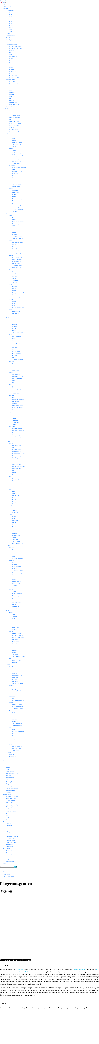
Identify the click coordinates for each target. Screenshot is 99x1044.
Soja (13, 575)
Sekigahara (15, 357)
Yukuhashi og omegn (17, 683)
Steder (8, 815)
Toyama (11, 412)
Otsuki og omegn (16, 437)
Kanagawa (12, 269)
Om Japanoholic (7, 6)
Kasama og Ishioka (17, 259)
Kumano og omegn (17, 483)
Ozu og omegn (16, 623)
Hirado (14, 715)
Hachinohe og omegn (18, 155)
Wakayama (12, 529)
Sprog (7, 817)
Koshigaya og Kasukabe (18, 292)
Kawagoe (14, 290)
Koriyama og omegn (17, 171)
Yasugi (14, 587)
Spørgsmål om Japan (11, 106)
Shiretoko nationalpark (15, 132)
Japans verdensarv (11, 763)
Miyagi (11, 188)
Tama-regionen (16, 315)
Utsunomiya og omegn (18, 307)
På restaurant (12, 71)
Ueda (13, 382)
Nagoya (14, 328)
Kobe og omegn (16, 451)
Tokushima (12, 648)
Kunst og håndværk (11, 811)
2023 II (11, 25)
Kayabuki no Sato (16, 468)
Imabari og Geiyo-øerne (18, 618)
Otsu (13, 524)
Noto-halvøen (15, 370)
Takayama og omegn (17, 359)
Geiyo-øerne (15, 552)
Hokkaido (8, 111)
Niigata (11, 384)
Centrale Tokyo (16, 311)
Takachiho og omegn (17, 708)
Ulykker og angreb (11, 842)
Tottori (11, 589)
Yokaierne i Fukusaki (17, 460)
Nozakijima (15, 721)
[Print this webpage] (11, 892)
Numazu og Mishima (17, 407)
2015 (10, 12)
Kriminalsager (10, 844)
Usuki (13, 740)
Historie (5, 821)
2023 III (11, 27)
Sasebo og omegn (17, 723)
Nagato (14, 604)
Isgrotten (19, 972)
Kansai (8, 441)
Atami (13, 397)
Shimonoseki (15, 606)
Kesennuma (15, 192)
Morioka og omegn (17, 182)
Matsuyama (15, 621)
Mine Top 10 (9, 40)
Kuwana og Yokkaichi (17, 485)
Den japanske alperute (15, 83)
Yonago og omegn (17, 593)
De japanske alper (17, 416)
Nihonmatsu (15, 173)
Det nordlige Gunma (17, 242)
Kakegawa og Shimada (18, 405)
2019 (10, 21)
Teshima (14, 646)
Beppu (14, 729)
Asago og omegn (16, 445)
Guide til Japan (7, 42)
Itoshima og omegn (17, 675)
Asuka (13, 491)
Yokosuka (14, 282)
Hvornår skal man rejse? (15, 48)
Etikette (11, 67)
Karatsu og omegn (17, 746)
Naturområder (10, 777)
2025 (10, 31)
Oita (10, 727)
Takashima (15, 527)
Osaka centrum (16, 508)
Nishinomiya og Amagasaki (19, 453)
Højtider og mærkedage (12, 804)
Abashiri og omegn (14, 113)
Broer (7, 779)
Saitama (11, 284)
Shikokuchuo (15, 627)
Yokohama (15, 280)
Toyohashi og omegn (17, 332)
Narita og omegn (16, 234)
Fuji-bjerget (12, 81)
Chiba (10, 215)
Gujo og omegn (16, 351)
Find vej (11, 63)
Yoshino (14, 504)
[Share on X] (3, 892)
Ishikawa (11, 361)
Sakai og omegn (16, 343)
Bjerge (8, 784)
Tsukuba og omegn (17, 265)
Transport (11, 60)
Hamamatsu (15, 401)
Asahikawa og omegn (14, 115)
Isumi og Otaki (16, 228)
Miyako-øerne (12, 756)
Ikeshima (14, 717)
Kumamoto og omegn (18, 700)
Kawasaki (14, 276)
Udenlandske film (10, 861)
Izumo (14, 579)
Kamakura (15, 274)
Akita (10, 136)
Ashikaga (14, 301)
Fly (10, 52)
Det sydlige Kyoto (16, 464)
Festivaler (8, 792)
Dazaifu (14, 671)
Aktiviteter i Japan (10, 79)
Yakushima (12, 96)
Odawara (14, 278)
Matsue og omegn (17, 581)
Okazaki (14, 330)
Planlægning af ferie (11, 44)
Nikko (13, 305)
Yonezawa (14, 211)
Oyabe (14, 418)
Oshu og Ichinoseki (17, 184)
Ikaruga (14, 493)
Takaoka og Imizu (16, 422)
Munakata (15, 681)
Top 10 (4, 863)
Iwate (10, 180)
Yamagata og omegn (17, 209)
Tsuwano (14, 585)
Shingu (14, 537)
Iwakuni (14, 600)
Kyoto (10, 462)
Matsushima (15, 194)
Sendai (14, 196)
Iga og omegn (16, 478)
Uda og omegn (16, 501)
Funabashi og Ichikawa (18, 221)
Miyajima (11, 94)
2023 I (10, 23)
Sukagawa (15, 178)
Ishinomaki (15, 190)
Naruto (14, 652)
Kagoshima (12, 685)
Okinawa (8, 752)
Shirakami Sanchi (16, 144)
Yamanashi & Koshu (17, 439)
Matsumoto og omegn (18, 376)
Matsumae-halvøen (14, 121)
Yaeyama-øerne (13, 759)
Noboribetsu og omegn (15, 123)
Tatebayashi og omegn (18, 251)
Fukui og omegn (16, 336)
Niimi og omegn (16, 566)
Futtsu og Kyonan (16, 224)
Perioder (8, 823)
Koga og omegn (16, 261)
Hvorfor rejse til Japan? (15, 46)
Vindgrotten (28, 972)
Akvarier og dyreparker (12, 786)
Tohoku (8, 134)
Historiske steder (10, 775)
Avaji (13, 447)
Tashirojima (15, 201)
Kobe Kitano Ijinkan (14, 104)
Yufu (13, 742)
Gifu (10, 345)
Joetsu (14, 387)
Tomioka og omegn (17, 253)
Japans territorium (11, 827)
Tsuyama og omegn (17, 573)
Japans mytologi (10, 825)
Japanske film (9, 855)
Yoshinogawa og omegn (18, 656)
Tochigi (11, 299)
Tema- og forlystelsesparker (13, 782)
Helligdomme (9, 765)
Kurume (14, 679)
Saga (10, 744)
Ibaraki (11, 255)
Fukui (10, 334)
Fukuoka (11, 667)
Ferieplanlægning (10, 35)
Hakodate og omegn (14, 117)
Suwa (13, 380)
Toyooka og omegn (17, 458)
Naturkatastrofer (10, 840)
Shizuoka (11, 395)
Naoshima (12, 92)
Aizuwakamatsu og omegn (19, 167)
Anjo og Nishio (16, 322)
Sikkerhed (11, 69)
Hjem (4, 4)
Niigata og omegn (17, 389)
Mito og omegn (16, 263)
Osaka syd (15, 512)
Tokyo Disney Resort (17, 238)
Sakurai (14, 499)
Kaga (13, 366)
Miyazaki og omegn (17, 704)
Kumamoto (12, 696)
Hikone (14, 516)
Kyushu (8, 664)
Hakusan (14, 364)
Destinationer (6, 109)
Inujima (14, 562)
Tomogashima (16, 541)
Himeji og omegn (16, 449)
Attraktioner (6, 761)
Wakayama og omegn (18, 543)
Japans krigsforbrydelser (12, 836)
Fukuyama (15, 550)
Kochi (10, 658)
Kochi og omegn (16, 660)
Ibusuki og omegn (17, 690)
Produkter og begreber (12, 796)
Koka (13, 518)
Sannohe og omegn (17, 159)
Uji (13, 474)
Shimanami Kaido (13, 88)
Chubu (8, 318)
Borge (7, 769)
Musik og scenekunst (11, 809)
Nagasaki (11, 710)
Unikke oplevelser (10, 790)
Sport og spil (9, 807)
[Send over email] (8, 892)
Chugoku (8, 545)
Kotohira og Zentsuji (17, 635)
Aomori (11, 148)
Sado (13, 391)
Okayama (11, 560)
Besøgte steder (10, 38)
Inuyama (14, 326)
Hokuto (14, 433)
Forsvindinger (9, 846)
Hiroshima (12, 547)
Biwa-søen (15, 520)
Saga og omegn (16, 750)
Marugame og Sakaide (18, 637)
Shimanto (14, 662)
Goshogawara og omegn (18, 153)
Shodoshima (15, 641)
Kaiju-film (8, 859)
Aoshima (14, 616)
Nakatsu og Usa (16, 736)
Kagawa (11, 631)
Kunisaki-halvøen (16, 733)
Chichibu (14, 286)
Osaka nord (15, 510)
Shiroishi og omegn (17, 198)
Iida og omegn (16, 374)
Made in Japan (7, 794)
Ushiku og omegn (17, 267)
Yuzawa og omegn (17, 393)
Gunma (11, 240)
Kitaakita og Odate (17, 142)
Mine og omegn (16, 602)
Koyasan (11, 100)
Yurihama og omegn (17, 595)
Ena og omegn (16, 347)
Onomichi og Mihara (17, 558)
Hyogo (11, 443)
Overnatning (12, 54)
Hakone (11, 98)
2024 (10, 29)
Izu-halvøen (15, 403)
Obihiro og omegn (14, 125)
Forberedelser (13, 56)
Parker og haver (10, 771)
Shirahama (15, 539)
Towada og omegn (17, 163)
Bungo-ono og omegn (18, 731)
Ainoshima (15, 669)
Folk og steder (9, 832)
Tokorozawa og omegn (18, 297)
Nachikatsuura (16, 535)
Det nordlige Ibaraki (17, 257)
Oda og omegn (16, 583)
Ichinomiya (15, 324)
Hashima (14, 713)
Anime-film (9, 850)
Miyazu (14, 472)
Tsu (13, 487)
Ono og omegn (16, 341)
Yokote (14, 146)
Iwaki (13, 169)
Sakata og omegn (16, 205)
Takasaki (14, 249)
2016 (10, 15)
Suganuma (15, 420)
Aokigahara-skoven (79, 969)
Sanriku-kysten (16, 186)
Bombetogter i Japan (11, 838)
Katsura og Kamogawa (18, 230)
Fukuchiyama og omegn (18, 466)
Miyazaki (11, 702)
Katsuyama (15, 338)
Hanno (14, 288)
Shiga (10, 514)
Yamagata (11, 203)
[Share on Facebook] (1, 892)
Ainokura (14, 414)
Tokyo (10, 309)
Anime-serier (9, 853)
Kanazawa (15, 368)
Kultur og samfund (11, 798)
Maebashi (14, 247)
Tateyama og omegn (17, 236)
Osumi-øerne (15, 694)
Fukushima (12, 165)
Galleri (8, 33)
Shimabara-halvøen (17, 725)
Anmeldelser (6, 848)
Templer (8, 767)
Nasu (13, 303)
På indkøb (11, 73)
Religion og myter (10, 800)
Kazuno (14, 140)
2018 (10, 19)
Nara (10, 489)
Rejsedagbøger (10, 10)
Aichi (10, 320)
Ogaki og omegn (16, 353)
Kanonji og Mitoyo (17, 633)
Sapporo (11, 127)
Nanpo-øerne (15, 313)
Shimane (11, 577)
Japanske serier (10, 857)
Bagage (11, 58)
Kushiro (11, 119)
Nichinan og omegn (17, 706)
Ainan (13, 614)
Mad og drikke (10, 802)
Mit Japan (5, 8)
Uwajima (14, 629)
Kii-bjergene (15, 495)
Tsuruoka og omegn (17, 207)
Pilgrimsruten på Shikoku (15, 86)
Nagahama (15, 522)
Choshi (14, 219)
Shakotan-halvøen (14, 129)
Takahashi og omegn (17, 570)
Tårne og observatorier (12, 773)
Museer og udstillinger (12, 788)
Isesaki (14, 244)
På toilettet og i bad (14, 77)
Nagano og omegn (17, 378)
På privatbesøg (13, 75)
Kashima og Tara (16, 748)
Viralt (7, 819)
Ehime (11, 612)
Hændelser (9, 830)
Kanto (7, 213)
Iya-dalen (11, 90)
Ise (13, 481)
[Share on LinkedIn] (6, 892)
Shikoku (8, 610)
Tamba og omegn (16, 456)
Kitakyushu (15, 677)
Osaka (10, 506)
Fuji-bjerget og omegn (18, 399)
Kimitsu (14, 232)
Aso (13, 698)
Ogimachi (14, 355)
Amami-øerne (15, 687)
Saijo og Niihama (16, 625)
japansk (20, 969)
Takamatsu (15, 644)
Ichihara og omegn (17, 226)
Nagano (11, 372)
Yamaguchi (12, 598)
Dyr (7, 813)
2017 (10, 17)
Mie (10, 476)
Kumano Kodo (13, 102)
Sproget (11, 65)
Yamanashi (12, 426)
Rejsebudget (12, 50)
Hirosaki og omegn (17, 157)
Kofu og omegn (16, 435)
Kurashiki (14, 564)
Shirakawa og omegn (17, 175)
